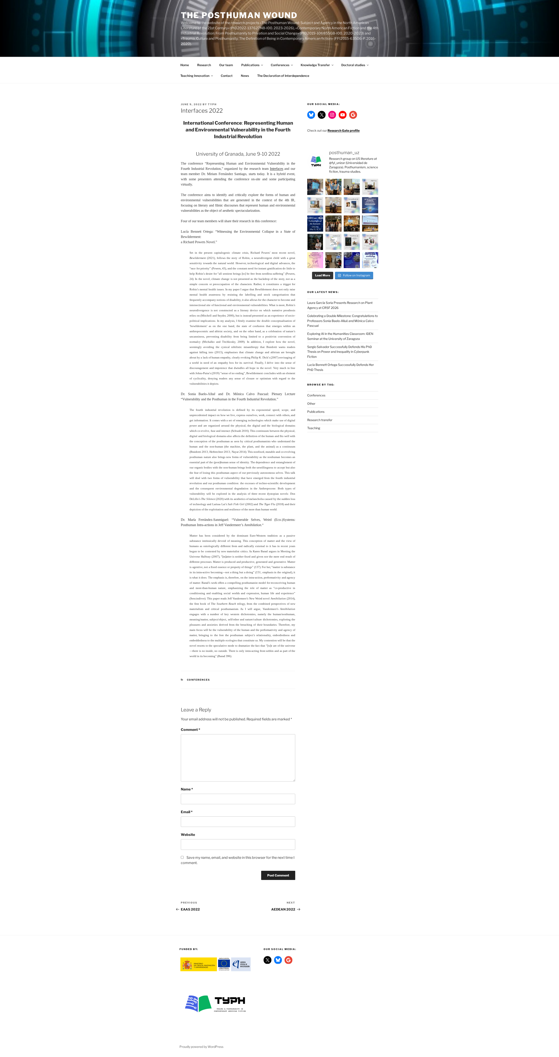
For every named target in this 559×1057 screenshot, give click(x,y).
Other (311, 403)
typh (212, 104)
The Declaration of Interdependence (283, 75)
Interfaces (276, 168)
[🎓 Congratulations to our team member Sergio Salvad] (370, 187)
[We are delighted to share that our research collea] (370, 242)
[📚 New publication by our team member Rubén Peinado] (352, 205)
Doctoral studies (353, 65)
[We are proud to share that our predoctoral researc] (315, 187)
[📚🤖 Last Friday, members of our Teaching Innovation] (352, 187)
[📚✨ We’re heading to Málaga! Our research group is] (333, 242)
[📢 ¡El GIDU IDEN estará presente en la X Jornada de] (352, 260)
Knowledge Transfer (315, 65)
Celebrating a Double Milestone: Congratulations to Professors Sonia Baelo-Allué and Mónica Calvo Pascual (342, 320)
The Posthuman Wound (239, 15)
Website (188, 835)
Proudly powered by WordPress (201, 1046)
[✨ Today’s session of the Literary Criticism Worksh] (333, 260)
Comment (190, 730)
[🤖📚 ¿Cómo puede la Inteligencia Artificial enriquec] (370, 205)
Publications (250, 65)
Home (184, 65)
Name (187, 789)
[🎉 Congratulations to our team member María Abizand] (333, 205)
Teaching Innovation (194, 75)
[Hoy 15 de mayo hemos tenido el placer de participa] (352, 223)
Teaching (313, 428)
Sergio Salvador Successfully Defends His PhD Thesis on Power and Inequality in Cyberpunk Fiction (339, 351)
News (245, 75)
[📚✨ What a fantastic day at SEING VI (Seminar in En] (315, 260)
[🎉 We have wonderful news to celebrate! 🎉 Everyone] (333, 187)
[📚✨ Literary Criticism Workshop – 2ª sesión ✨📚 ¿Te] (370, 260)
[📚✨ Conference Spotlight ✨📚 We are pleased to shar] (315, 223)
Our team (226, 65)
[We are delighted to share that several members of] (333, 223)
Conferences (280, 65)
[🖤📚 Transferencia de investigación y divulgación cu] (315, 242)
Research (204, 65)
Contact (227, 75)
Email (187, 812)
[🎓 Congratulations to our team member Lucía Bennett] (315, 205)
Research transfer (319, 420)
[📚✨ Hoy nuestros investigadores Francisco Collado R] (370, 223)
